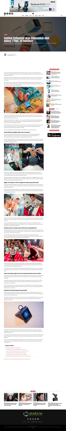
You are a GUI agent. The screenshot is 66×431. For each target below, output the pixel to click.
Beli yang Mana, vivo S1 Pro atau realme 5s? (13, 347)
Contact (28, 421)
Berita (23, 15)
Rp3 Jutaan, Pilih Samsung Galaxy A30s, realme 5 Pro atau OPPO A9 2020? (18, 356)
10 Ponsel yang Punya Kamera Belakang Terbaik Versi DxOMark (16, 354)
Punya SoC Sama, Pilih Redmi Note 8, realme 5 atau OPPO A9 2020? (17, 351)
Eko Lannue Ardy (10, 55)
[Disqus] (24, 375)
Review (36, 15)
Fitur (30, 15)
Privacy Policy (40, 421)
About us (24, 421)
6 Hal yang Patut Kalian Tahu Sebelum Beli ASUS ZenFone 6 (16, 349)
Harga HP (26, 15)
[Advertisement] (24, 64)
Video (43, 15)
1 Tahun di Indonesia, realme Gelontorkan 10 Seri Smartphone (16, 352)
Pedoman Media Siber (34, 421)
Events (40, 15)
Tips (33, 15)
